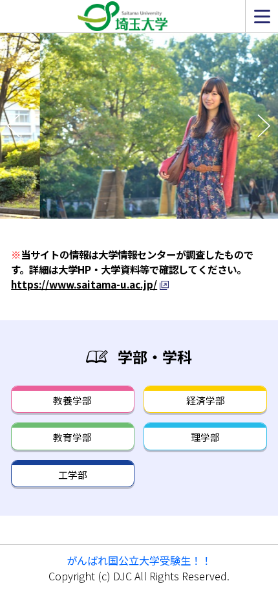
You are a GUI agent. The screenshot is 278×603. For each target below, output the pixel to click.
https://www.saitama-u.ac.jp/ (84, 284)
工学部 (72, 474)
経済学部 (205, 400)
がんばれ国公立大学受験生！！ (139, 560)
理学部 (205, 437)
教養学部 (72, 400)
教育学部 (72, 437)
